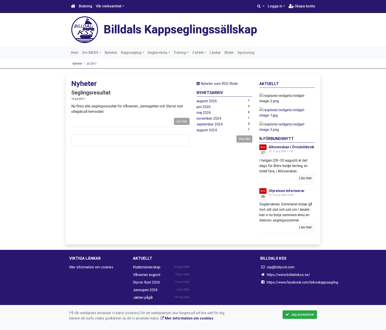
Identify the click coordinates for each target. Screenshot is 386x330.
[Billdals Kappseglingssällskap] (84, 29)
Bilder (229, 52)
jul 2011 (92, 63)
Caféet (197, 52)
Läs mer (181, 121)
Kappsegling (131, 52)
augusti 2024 (207, 130)
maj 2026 (204, 113)
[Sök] (261, 6)
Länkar (215, 52)
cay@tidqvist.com (280, 267)
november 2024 (209, 118)
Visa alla (244, 139)
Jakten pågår (143, 297)
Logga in (275, 6)
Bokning (85, 6)
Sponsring (245, 52)
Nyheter (111, 52)
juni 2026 (204, 107)
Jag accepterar (301, 314)
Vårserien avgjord (146, 275)
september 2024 (210, 124)
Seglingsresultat (91, 93)
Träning (180, 52)
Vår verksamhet (109, 6)
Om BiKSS (90, 52)
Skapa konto (304, 6)
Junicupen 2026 (145, 290)
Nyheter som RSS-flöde (219, 83)
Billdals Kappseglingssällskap (180, 29)
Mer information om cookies (91, 267)
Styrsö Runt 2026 (146, 282)
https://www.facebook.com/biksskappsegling (302, 282)
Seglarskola (157, 52)
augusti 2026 (207, 101)
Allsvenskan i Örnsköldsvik (291, 147)
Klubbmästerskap (146, 267)
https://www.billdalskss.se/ (288, 275)
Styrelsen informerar (287, 191)
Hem (74, 52)
